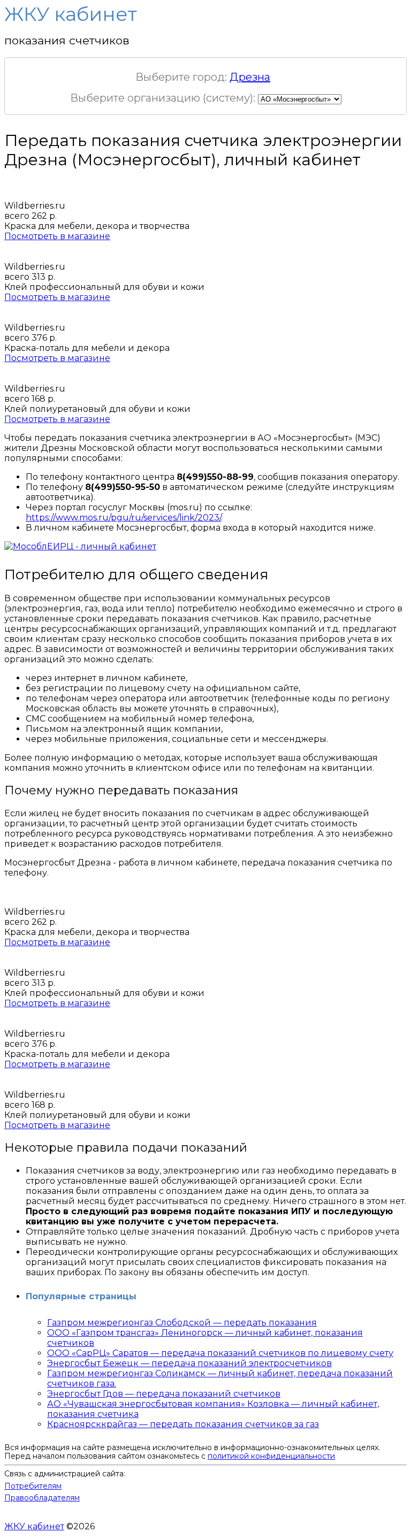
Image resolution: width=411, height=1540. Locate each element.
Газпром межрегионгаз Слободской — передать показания (182, 1322)
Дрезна (250, 77)
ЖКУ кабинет (34, 1526)
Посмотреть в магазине (57, 236)
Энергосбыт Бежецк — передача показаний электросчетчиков (189, 1363)
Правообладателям (42, 1498)
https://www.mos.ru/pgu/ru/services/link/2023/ (123, 517)
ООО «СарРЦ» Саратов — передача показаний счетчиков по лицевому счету (220, 1353)
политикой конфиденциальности (271, 1456)
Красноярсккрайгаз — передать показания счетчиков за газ (183, 1424)
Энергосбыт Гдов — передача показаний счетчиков (163, 1394)
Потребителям (33, 1486)
